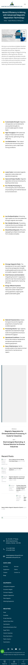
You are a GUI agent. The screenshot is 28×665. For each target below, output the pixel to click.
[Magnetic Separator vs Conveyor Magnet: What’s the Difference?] (4, 486)
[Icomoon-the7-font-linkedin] (12, 649)
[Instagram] (8, 649)
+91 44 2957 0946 (10, 550)
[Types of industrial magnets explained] (4, 473)
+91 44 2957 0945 (10, 548)
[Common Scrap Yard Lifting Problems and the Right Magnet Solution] (12, 496)
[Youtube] (16, 649)
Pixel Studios (22, 654)
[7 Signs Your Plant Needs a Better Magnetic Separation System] (19, 505)
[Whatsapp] (19, 649)
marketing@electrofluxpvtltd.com (14, 555)
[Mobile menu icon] (24, 4)
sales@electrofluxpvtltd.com (13, 557)
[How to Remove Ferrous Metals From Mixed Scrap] (4, 465)
